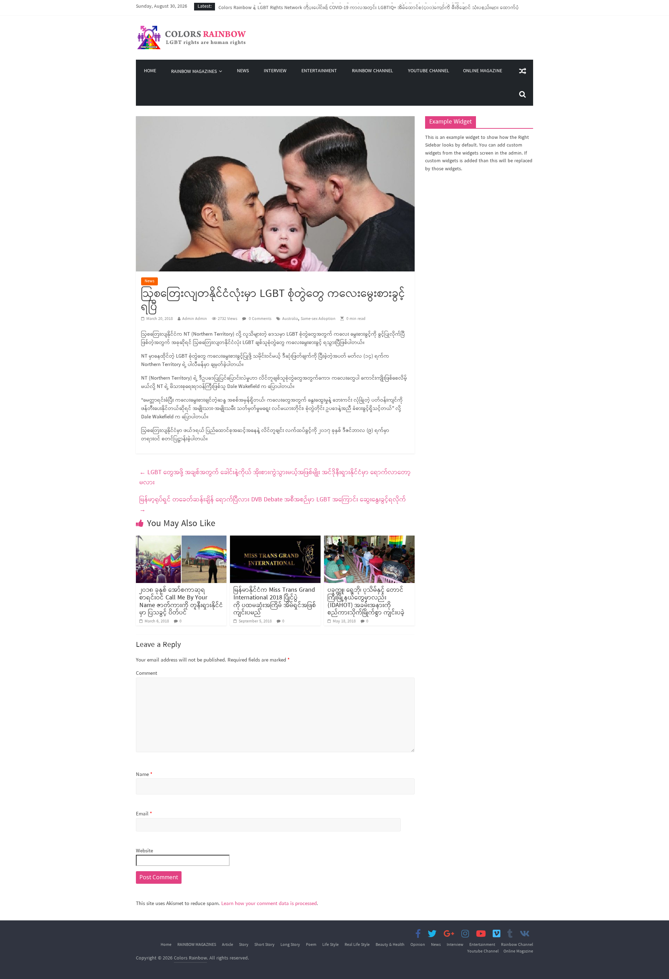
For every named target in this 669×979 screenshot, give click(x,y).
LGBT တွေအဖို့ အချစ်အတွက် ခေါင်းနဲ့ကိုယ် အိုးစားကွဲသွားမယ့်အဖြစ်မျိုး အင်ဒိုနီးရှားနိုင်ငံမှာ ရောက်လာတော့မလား (275, 477)
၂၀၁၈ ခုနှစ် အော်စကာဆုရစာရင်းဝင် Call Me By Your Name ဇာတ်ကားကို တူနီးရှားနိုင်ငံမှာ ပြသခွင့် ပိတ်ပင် (181, 601)
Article (227, 944)
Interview (275, 71)
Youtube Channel (428, 71)
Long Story (290, 944)
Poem (311, 944)
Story (243, 944)
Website (144, 851)
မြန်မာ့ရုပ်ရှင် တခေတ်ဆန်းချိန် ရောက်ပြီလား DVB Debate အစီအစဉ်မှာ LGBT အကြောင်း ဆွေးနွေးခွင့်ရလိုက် (272, 504)
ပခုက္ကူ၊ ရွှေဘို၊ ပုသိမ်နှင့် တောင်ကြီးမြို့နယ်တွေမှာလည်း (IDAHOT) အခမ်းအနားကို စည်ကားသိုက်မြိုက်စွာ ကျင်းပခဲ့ (366, 601)
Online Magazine (482, 71)
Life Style (330, 944)
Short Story (264, 944)
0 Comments (259, 318)
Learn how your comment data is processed (269, 903)
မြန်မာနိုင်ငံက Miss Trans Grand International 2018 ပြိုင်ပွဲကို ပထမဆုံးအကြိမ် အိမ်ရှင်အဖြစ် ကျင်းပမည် (274, 601)
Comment (146, 674)
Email (144, 814)
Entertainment (319, 71)
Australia (290, 318)
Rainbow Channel (372, 71)
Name (144, 775)
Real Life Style (357, 944)
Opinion (417, 944)
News (243, 71)
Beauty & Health (390, 944)
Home (150, 71)
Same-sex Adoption (318, 318)
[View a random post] (522, 71)
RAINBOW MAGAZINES (194, 72)
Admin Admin (194, 318)
